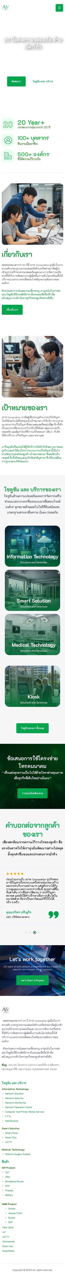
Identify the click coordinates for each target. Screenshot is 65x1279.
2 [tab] (30, 932)
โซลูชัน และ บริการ (14, 1083)
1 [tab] (26, 932)
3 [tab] (34, 932)
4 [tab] (38, 932)
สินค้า (5, 1162)
